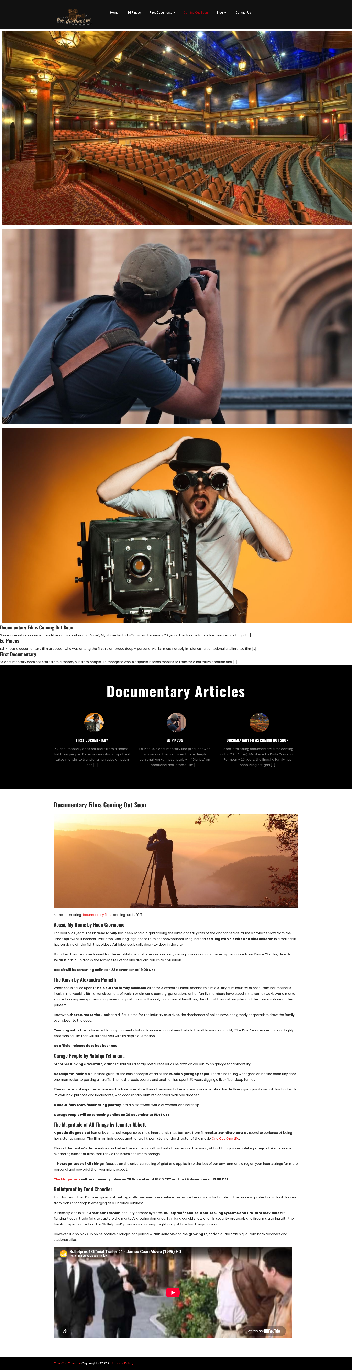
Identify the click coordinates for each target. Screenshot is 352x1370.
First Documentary (162, 12)
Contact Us (243, 12)
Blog (220, 12)
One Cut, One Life (225, 1138)
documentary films (97, 914)
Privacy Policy (122, 1363)
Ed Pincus (134, 12)
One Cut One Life (67, 1363)
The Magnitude (67, 1179)
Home (114, 12)
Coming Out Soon (196, 12)
